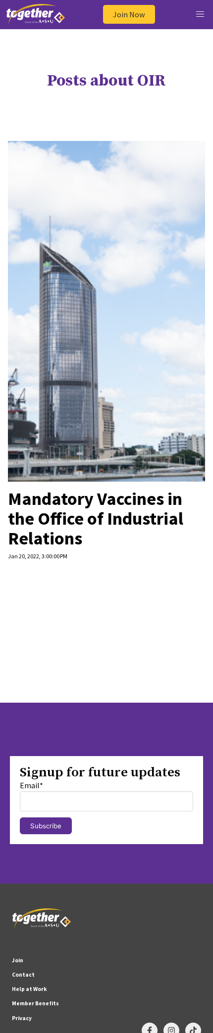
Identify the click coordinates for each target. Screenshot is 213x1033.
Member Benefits (35, 1003)
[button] (200, 14)
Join (17, 960)
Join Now (129, 14)
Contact (23, 974)
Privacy (22, 1018)
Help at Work (29, 989)
